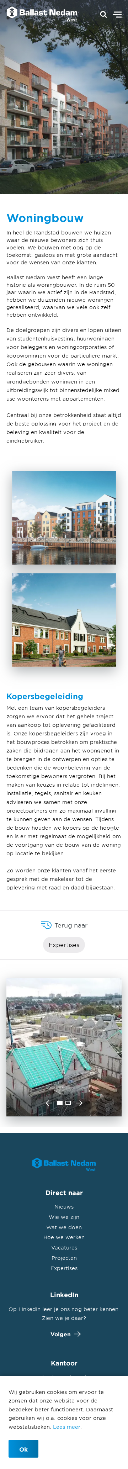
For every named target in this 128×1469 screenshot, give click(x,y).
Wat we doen (64, 1227)
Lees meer (66, 1427)
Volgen (60, 1334)
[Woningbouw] (38, 14)
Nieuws (64, 1207)
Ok (23, 1449)
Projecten (64, 1258)
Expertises (64, 944)
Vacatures (64, 1248)
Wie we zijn (64, 1217)
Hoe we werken (64, 1237)
